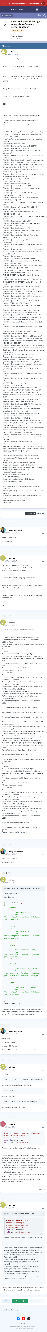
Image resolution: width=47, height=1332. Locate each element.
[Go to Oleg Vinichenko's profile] (2, 529)
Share (7, 1301)
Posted (10, 54)
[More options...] (41, 55)
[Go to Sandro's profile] (2, 1123)
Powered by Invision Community (23, 1329)
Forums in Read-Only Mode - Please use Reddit (22, 3)
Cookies (23, 1324)
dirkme (20, 36)
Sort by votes (30, 513)
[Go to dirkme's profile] (3, 51)
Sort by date (40, 513)
